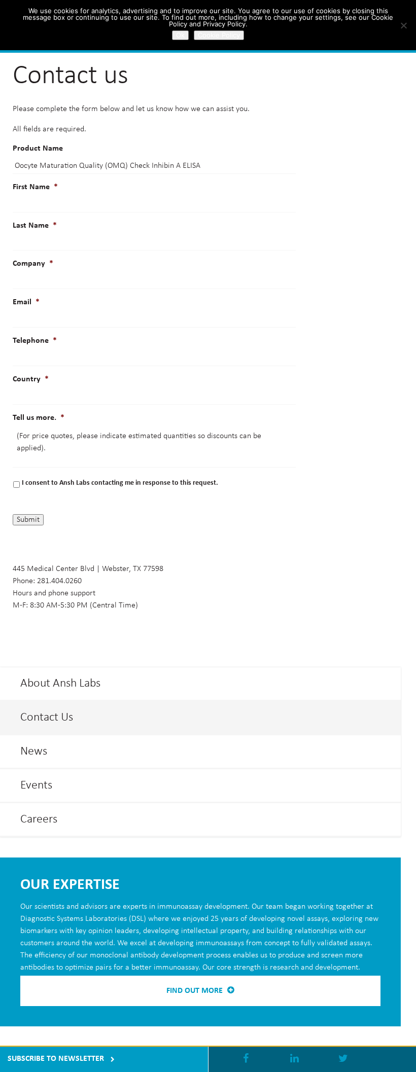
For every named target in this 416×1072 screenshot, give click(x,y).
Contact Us (46, 717)
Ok (180, 35)
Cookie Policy (219, 35)
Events (36, 785)
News (33, 751)
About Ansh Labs (60, 683)
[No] (403, 25)
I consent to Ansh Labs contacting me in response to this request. (120, 483)
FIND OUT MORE (195, 991)
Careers (38, 819)
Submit (28, 520)
